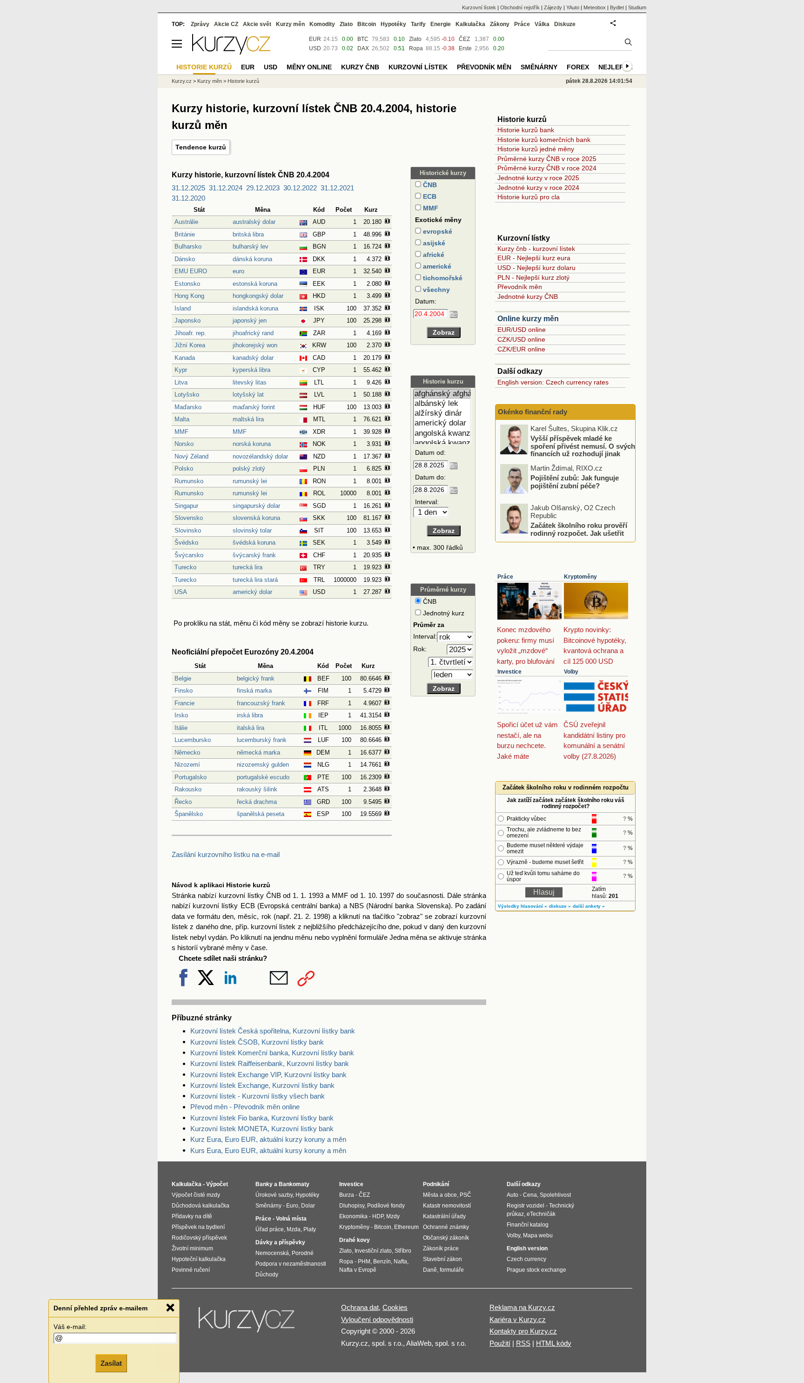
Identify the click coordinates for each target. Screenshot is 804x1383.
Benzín (382, 1261)
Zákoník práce (441, 1248)
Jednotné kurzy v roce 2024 (538, 187)
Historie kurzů (243, 81)
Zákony (499, 24)
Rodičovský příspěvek (199, 1238)
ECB (428, 196)
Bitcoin (366, 24)
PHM (364, 1261)
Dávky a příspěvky (280, 1242)
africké (432, 254)
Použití (499, 1343)
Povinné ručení (191, 1270)
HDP (377, 1216)
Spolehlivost (555, 1195)
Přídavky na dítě (192, 1216)
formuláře (452, 1270)
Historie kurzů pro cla (528, 197)
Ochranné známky (446, 1227)
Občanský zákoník (446, 1238)
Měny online (309, 67)
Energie (440, 24)
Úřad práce (269, 1229)
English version (527, 1248)
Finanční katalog (528, 1224)
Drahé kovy (354, 1240)
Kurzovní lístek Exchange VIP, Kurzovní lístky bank (268, 1075)
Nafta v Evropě (357, 1270)
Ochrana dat (360, 1307)
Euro (292, 1205)
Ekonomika (353, 1216)
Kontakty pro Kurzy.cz (523, 1331)
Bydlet (617, 7)
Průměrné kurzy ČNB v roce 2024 (546, 168)
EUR (315, 39)
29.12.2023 (263, 188)
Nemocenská (272, 1253)
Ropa (416, 48)
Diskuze (565, 24)
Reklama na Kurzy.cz (522, 1307)
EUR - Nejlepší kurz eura (533, 258)
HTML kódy (553, 1343)
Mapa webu (538, 1235)
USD (315, 48)
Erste (465, 48)
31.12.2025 (188, 188)
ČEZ (464, 39)
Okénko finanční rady (532, 412)
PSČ (465, 1195)
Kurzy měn (290, 24)
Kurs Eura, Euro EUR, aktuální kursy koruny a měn (268, 1150)
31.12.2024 (225, 188)
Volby (571, 671)
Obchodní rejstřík (520, 7)
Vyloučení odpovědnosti (377, 1319)
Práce (505, 576)
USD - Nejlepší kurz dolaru (536, 267)
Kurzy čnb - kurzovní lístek (536, 248)
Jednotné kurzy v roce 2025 (538, 178)
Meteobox (594, 7)
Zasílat (111, 1363)
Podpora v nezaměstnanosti (290, 1264)
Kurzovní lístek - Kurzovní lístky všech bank (257, 1096)
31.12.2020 (188, 198)
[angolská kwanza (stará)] (442, 443)
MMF (429, 208)
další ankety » (589, 906)
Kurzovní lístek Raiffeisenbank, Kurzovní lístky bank (269, 1063)
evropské (436, 231)
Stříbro (403, 1251)
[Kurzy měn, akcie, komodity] (247, 1323)
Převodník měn (519, 286)
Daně (430, 1270)
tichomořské (441, 278)
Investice (509, 671)
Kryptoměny (580, 576)
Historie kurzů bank (525, 130)
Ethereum (406, 1227)
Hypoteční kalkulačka (199, 1259)
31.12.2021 (337, 188)
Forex (578, 67)
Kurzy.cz (182, 81)
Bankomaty (294, 1184)
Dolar (308, 1205)
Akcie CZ (226, 24)
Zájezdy (553, 7)
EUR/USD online (521, 329)
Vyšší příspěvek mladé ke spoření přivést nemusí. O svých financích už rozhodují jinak (582, 446)
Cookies (395, 1307)
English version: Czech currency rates (553, 382)
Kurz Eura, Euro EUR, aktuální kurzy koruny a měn (268, 1139)
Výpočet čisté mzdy (196, 1195)
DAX (363, 48)
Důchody (266, 1274)
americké (436, 266)
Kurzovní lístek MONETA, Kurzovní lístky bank (262, 1129)
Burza (346, 1195)
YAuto (572, 7)
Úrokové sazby (274, 1195)
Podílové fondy (386, 1205)
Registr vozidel (525, 1205)
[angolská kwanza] (442, 434)
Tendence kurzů (200, 147)
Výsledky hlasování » (522, 906)
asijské (433, 243)
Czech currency (526, 1259)
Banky (264, 1184)
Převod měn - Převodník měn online (245, 1107)
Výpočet (217, 1184)
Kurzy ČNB (360, 67)
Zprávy (200, 24)
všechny (435, 289)
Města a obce (440, 1195)
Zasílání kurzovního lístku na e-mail (226, 854)
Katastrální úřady (444, 1216)
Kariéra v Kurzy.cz (517, 1319)
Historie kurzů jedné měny (535, 149)
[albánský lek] (442, 404)
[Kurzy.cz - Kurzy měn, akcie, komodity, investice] (231, 52)
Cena (530, 1195)
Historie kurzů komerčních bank (543, 139)
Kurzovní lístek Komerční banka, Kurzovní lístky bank (272, 1053)
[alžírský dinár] (442, 413)
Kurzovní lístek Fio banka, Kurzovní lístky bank (262, 1118)
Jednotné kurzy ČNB (527, 296)
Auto (512, 1195)
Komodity (322, 24)
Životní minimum (192, 1248)
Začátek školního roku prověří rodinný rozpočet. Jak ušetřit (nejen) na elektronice (578, 533)
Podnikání (436, 1184)
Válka (542, 24)
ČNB (429, 185)
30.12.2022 (300, 188)
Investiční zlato (373, 1251)
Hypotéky (393, 24)
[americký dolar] (442, 423)
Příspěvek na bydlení (198, 1227)
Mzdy (393, 1216)
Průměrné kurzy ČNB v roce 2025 (546, 158)
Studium (637, 7)
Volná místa (291, 1218)
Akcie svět (257, 24)
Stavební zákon (442, 1259)
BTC (362, 39)
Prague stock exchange (536, 1270)
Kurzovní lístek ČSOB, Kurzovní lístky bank (257, 1042)
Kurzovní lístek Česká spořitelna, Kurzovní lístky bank (272, 1031)
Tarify (418, 24)
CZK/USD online (521, 339)
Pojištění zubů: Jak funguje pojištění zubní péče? (574, 482)
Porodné (303, 1253)
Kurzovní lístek (479, 7)
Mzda (294, 1229)
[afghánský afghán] (442, 394)
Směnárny (539, 67)
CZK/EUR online (521, 349)
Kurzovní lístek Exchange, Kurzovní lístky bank (262, 1085)
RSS (523, 1343)
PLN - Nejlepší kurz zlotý (533, 277)
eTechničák (541, 1214)
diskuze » (560, 906)
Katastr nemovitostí (447, 1205)
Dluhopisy (351, 1205)
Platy (309, 1229)
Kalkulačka (470, 24)
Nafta (400, 1261)
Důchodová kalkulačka (200, 1205)
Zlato (415, 39)
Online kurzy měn (528, 319)
